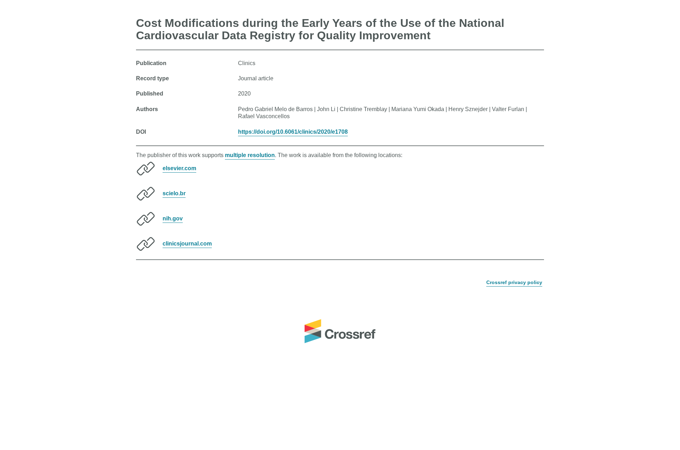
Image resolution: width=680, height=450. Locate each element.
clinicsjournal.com (187, 244)
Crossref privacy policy (514, 282)
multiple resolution (250, 155)
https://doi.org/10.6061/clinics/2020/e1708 (293, 132)
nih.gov (173, 218)
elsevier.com (179, 168)
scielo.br (174, 193)
